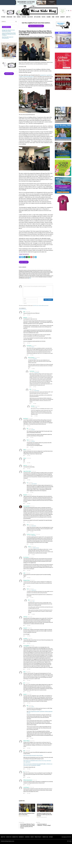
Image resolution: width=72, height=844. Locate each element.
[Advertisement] (63, 98)
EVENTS (32, 836)
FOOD (14, 16)
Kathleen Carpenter (36, 547)
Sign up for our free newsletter (36, 25)
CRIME (53, 16)
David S (33, 706)
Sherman (33, 346)
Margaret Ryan (34, 590)
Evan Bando (35, 358)
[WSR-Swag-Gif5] (63, 202)
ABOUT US (68, 16)
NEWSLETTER (15, 836)
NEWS (46, 36)
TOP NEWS (3, 16)
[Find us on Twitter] (68, 10)
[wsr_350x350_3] (63, 60)
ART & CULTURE (37, 16)
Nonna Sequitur (36, 372)
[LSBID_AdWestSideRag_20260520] (63, 167)
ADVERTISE (27, 836)
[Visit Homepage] (40, 10)
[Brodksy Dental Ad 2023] (63, 132)
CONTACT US (8, 836)
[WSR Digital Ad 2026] (63, 81)
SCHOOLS (19, 16)
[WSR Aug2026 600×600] (63, 185)
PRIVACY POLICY (38, 836)
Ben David (33, 429)
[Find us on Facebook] (66, 10)
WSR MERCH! (21, 836)
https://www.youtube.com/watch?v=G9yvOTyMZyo (33, 755)
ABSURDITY (62, 16)
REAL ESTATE (30, 16)
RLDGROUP (69, 836)
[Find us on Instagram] (70, 10)
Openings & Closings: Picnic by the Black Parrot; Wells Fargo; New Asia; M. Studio (44, 814)
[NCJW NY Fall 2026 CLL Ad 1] (63, 150)
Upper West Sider (34, 483)
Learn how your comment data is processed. (40, 305)
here (30, 277)
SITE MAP (51, 836)
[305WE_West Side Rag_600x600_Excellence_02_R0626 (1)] (9, 50)
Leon (33, 601)
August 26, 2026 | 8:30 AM (42, 817)
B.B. (36, 407)
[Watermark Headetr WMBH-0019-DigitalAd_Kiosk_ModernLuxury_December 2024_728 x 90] (36, 2)
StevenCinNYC (34, 525)
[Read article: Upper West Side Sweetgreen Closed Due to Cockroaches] (27, 808)
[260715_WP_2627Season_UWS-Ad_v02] (63, 114)
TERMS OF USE (45, 836)
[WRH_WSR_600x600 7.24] (63, 39)
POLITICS (43, 16)
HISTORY (57, 16)
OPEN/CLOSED (9, 16)
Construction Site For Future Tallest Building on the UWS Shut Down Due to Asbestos (9, 34)
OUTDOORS (24, 16)
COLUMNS (49, 16)
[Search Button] (16, 21)
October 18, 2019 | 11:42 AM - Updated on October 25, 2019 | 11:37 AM (31, 36)
